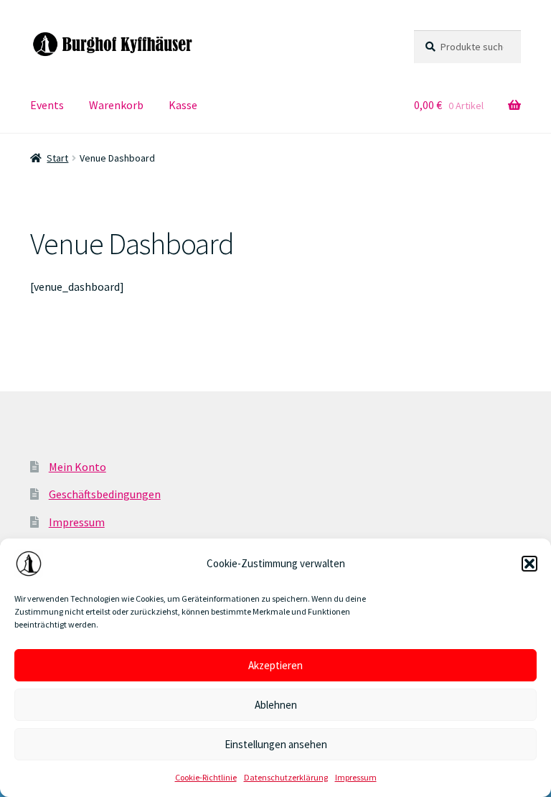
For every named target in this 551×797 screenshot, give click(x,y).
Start (57, 158)
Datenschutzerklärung (286, 777)
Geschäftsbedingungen (105, 494)
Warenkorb (116, 105)
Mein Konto (77, 467)
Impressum (356, 777)
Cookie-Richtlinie (206, 777)
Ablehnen (276, 705)
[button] (529, 563)
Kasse (183, 105)
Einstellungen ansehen (276, 744)
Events (47, 105)
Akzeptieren (275, 665)
